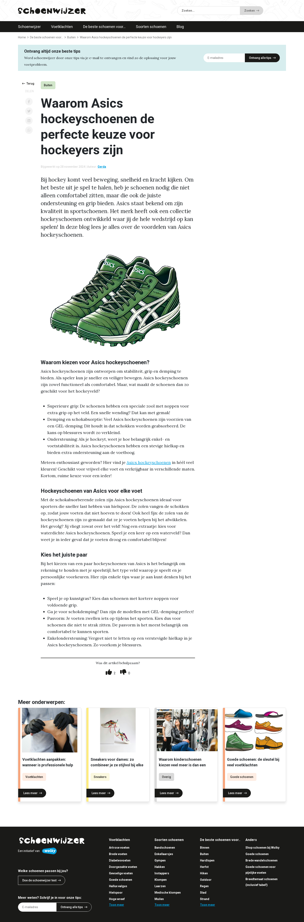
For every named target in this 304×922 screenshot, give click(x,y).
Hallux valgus (118, 886)
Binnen (204, 847)
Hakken (159, 867)
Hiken (204, 873)
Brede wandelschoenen (261, 860)
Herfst (204, 867)
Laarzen (160, 886)
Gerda (102, 166)
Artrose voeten (119, 847)
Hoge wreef (117, 899)
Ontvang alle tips (260, 57)
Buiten (48, 85)
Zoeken (249, 10)
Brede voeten (118, 854)
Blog (180, 26)
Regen (204, 886)
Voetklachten (62, 26)
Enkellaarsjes (163, 854)
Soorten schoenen (151, 26)
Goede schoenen (241, 777)
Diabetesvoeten (119, 860)
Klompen (160, 879)
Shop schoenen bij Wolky (262, 847)
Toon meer (116, 904)
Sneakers (100, 777)
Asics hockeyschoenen (149, 462)
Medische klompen (167, 892)
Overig (166, 777)
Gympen (160, 860)
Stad (203, 892)
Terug (30, 83)
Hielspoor (116, 892)
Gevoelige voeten (121, 873)
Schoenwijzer (29, 26)
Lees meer (30, 793)
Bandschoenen (164, 847)
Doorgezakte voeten (123, 867)
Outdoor (206, 879)
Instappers (161, 873)
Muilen (159, 899)
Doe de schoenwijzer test (39, 880)
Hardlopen (207, 860)
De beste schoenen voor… (104, 26)
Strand (204, 899)
